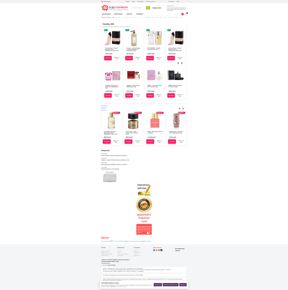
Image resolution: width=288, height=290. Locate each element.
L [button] (144, 17)
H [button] (134, 17)
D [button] (124, 17)
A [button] (116, 17)
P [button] (155, 17)
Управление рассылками (106, 254)
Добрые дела (137, 255)
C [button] (121, 17)
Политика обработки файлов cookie (110, 261)
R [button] (160, 17)
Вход (178, 1)
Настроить (183, 284)
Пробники (139, 14)
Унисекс (129, 14)
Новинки (127, 1)
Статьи (119, 252)
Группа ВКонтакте (132, 241)
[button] (179, 63)
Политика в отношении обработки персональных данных (115, 259)
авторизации (170, 10)
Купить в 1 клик (116, 58)
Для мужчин (118, 14)
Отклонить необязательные (170, 284)
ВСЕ (113, 17)
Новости (119, 250)
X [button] (176, 17)
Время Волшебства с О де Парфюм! (110, 168)
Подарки (143, 241)
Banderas (103, 241)
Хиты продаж (141, 1)
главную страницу (125, 26)
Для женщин (106, 14)
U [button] (168, 17)
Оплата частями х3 (150, 1)
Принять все (158, 284)
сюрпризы (148, 241)
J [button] (139, 17)
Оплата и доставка (105, 250)
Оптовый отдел (137, 252)
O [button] (152, 17)
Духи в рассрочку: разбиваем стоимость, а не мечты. (114, 164)
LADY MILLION (116, 241)
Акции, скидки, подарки (122, 254)
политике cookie (122, 286)
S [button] (163, 17)
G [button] (132, 17)
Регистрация (171, 1)
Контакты (136, 254)
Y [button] (179, 17)
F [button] (129, 17)
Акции (133, 1)
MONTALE (122, 241)
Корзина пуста (170, 5)
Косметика (138, 241)
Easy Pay (107, 241)
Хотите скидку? (107, 1)
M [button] (147, 17)
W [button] (173, 17)
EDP (111, 241)
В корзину (108, 58)
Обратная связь (104, 255)
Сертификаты (120, 255)
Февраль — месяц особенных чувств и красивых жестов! (115, 159)
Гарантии (136, 250)
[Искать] (148, 7)
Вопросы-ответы (105, 252)
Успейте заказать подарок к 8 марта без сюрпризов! (114, 155)
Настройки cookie (105, 263)
